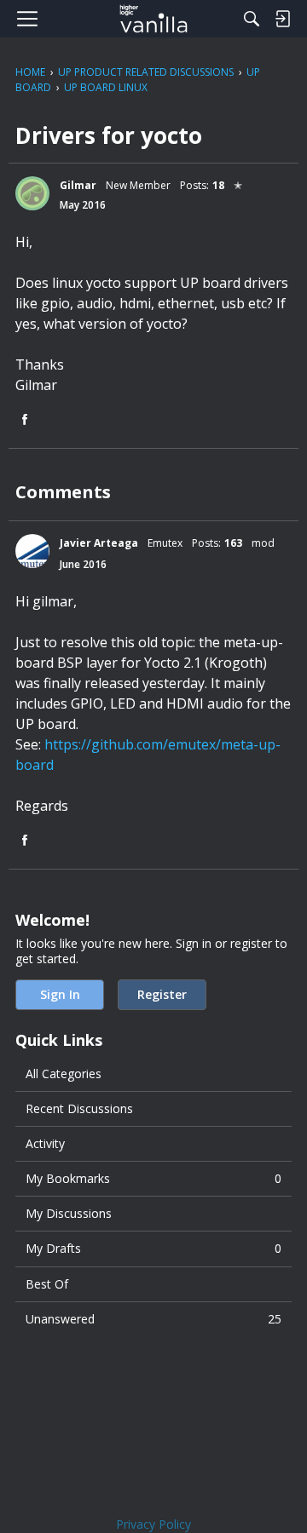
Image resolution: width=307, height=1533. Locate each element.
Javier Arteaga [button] (99, 543)
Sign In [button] (60, 994)
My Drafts (153, 1248)
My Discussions (69, 1213)
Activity (45, 1143)
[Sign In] (282, 18)
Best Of (47, 1284)
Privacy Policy (153, 1524)
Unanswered (153, 1319)
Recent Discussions (79, 1108)
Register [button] (162, 994)
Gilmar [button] (78, 185)
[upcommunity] (154, 18)
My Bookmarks (153, 1178)
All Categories (63, 1073)
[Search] (251, 18)
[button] (32, 193)
